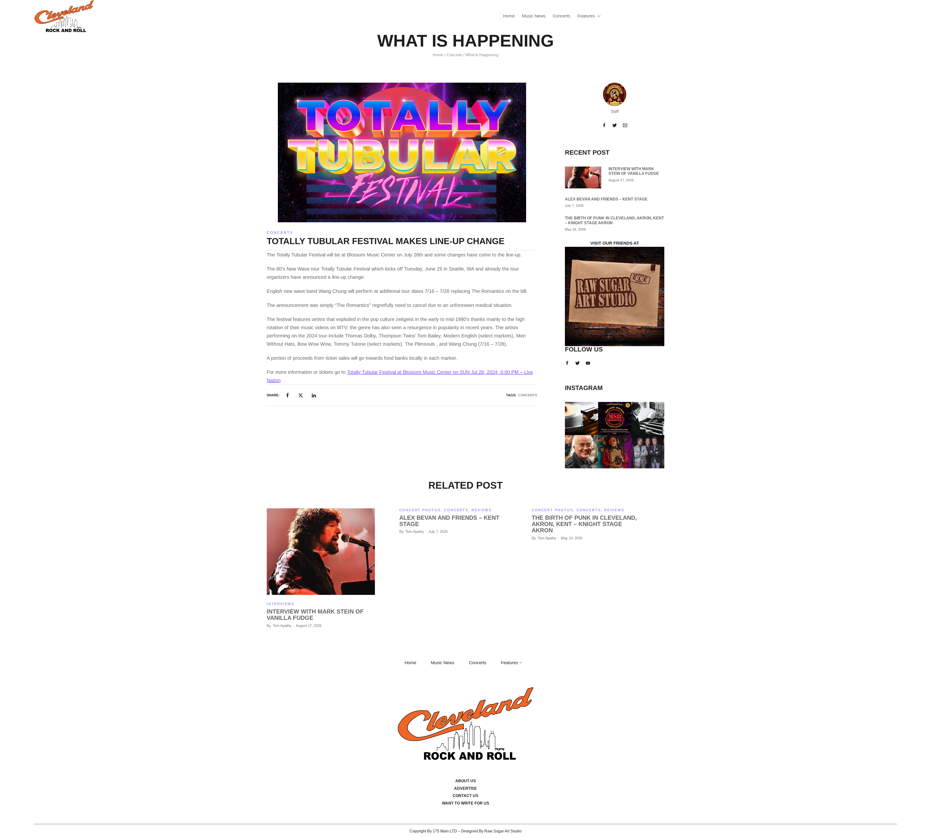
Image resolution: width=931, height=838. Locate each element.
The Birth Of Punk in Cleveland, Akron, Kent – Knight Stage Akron (584, 524)
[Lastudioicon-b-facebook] (604, 125)
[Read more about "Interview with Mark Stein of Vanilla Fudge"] (583, 177)
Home (438, 55)
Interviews (280, 604)
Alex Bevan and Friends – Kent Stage (606, 199)
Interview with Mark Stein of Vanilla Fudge (315, 614)
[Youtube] (588, 363)
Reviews (482, 510)
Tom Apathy (282, 625)
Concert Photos (420, 510)
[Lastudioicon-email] (625, 125)
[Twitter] (614, 125)
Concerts (454, 55)
